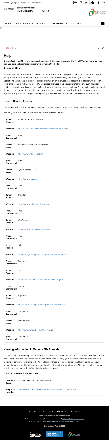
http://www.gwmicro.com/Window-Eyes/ (35, 330)
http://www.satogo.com (28, 179)
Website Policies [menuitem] (37, 411)
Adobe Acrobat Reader (49, 389)
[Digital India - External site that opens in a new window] (93, 18)
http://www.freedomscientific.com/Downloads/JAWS (41, 279)
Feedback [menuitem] (75, 411)
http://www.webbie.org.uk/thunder (33, 204)
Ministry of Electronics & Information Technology (46, 421)
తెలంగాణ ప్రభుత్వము (11, 2)
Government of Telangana (31, 2)
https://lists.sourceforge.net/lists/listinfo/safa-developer (43, 128)
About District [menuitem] (23, 23)
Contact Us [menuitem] (62, 411)
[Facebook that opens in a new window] (98, 48)
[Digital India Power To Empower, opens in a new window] (74, 435)
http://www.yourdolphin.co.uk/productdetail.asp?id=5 (42, 254)
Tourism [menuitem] (74, 23)
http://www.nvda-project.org (30, 154)
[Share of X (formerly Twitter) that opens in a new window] (102, 48)
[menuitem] (75, 2)
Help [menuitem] (51, 411)
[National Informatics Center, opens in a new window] (54, 434)
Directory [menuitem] (41, 23)
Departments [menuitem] (58, 23)
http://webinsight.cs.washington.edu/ (34, 229)
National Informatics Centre (73, 419)
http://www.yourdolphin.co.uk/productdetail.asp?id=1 (42, 304)
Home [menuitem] (8, 23)
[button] (103, 23)
